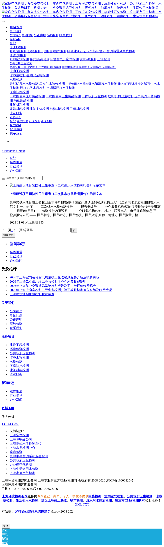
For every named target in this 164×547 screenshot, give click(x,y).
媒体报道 (16, 162)
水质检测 (16, 361)
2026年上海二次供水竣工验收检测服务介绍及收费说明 (48, 281)
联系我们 (16, 328)
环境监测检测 (19, 349)
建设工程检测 (19, 345)
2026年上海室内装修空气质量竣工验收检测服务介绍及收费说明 (54, 277)
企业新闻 (16, 170)
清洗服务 (16, 374)
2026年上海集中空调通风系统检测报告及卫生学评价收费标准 (53, 285)
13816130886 (10, 424)
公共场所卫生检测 (22, 353)
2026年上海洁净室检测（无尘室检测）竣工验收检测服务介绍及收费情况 (61, 290)
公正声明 (16, 319)
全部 (13, 43)
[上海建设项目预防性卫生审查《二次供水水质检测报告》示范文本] (58, 185)
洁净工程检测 (19, 357)
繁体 (5, 526)
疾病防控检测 (19, 366)
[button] (9, 151)
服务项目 (8, 336)
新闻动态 (8, 383)
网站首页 (16, 27)
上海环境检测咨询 (15, 496)
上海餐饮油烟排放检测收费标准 (32, 294)
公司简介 (16, 311)
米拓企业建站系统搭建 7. (32, 511)
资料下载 (8, 408)
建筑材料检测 (19, 370)
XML (78, 504)
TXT (86, 504)
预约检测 (16, 323)
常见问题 (16, 315)
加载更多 (8, 235)
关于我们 (8, 302)
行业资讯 (16, 166)
